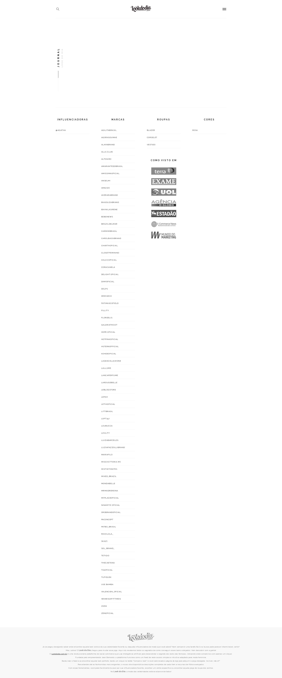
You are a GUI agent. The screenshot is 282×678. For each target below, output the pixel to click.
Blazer (151, 130)
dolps (104, 289)
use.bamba (107, 584)
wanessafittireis (111, 599)
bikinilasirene (109, 209)
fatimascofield (110, 303)
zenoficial (107, 613)
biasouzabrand (110, 202)
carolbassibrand (111, 238)
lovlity (105, 433)
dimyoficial (107, 282)
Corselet (152, 137)
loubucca (107, 426)
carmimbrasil (109, 231)
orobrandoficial (111, 512)
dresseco (106, 296)
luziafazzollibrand (113, 447)
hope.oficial (108, 332)
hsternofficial (110, 346)
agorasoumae (109, 137)
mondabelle (108, 483)
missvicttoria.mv (111, 462)
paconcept (107, 520)
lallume (106, 368)
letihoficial (108, 404)
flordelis (107, 318)
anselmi (106, 181)
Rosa (195, 130)
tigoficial (107, 570)
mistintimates (109, 469)
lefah (104, 397)
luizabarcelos (110, 440)
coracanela (108, 267)
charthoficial (109, 246)
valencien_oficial (111, 592)
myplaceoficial (110, 498)
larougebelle (109, 383)
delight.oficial (110, 274)
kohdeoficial (108, 354)
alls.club (107, 152)
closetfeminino (110, 253)
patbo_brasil (108, 527)
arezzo (105, 188)
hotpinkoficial (109, 339)
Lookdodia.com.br (59, 654)
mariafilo (107, 455)
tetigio (105, 556)
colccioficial (109, 260)
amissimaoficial (110, 173)
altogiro (106, 159)
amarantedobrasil (112, 166)
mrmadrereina (109, 491)
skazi (104, 541)
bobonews (107, 217)
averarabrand (109, 195)
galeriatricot (109, 325)
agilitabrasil (109, 130)
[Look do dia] (141, 637)
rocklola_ (107, 534)
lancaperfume (109, 375)
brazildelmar (109, 224)
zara (104, 606)
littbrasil (107, 411)
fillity (105, 310)
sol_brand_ (108, 548)
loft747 (105, 419)
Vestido (151, 145)
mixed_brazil (109, 476)
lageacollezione (111, 361)
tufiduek (106, 577)
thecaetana (108, 563)
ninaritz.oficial (110, 505)
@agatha (61, 130)
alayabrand (108, 145)
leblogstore (108, 390)
